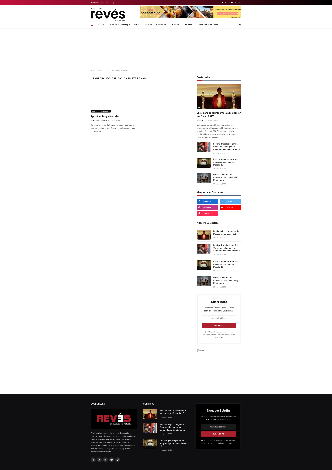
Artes (101, 25)
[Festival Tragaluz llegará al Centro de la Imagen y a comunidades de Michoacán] (204, 147)
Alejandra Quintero (100, 120)
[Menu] (92, 25)
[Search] (113, 2)
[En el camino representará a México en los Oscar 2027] (219, 96)
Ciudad (148, 25)
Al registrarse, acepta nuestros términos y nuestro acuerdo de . (219, 334)
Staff (201, 120)
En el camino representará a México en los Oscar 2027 (219, 114)
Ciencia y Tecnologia (120, 25)
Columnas (161, 25)
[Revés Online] (108, 14)
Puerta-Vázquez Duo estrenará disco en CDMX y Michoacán (225, 177)
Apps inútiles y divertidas (105, 116)
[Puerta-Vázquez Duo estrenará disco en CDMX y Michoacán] (204, 178)
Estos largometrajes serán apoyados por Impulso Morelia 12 (225, 162)
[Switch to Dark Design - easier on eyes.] (240, 2)
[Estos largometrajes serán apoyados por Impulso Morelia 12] (204, 163)
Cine (136, 25)
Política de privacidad (226, 443)
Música (188, 25)
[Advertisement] (166, 49)
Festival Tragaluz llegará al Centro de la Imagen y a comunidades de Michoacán (226, 147)
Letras (175, 25)
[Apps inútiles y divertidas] (114, 99)
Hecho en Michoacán (208, 25)
